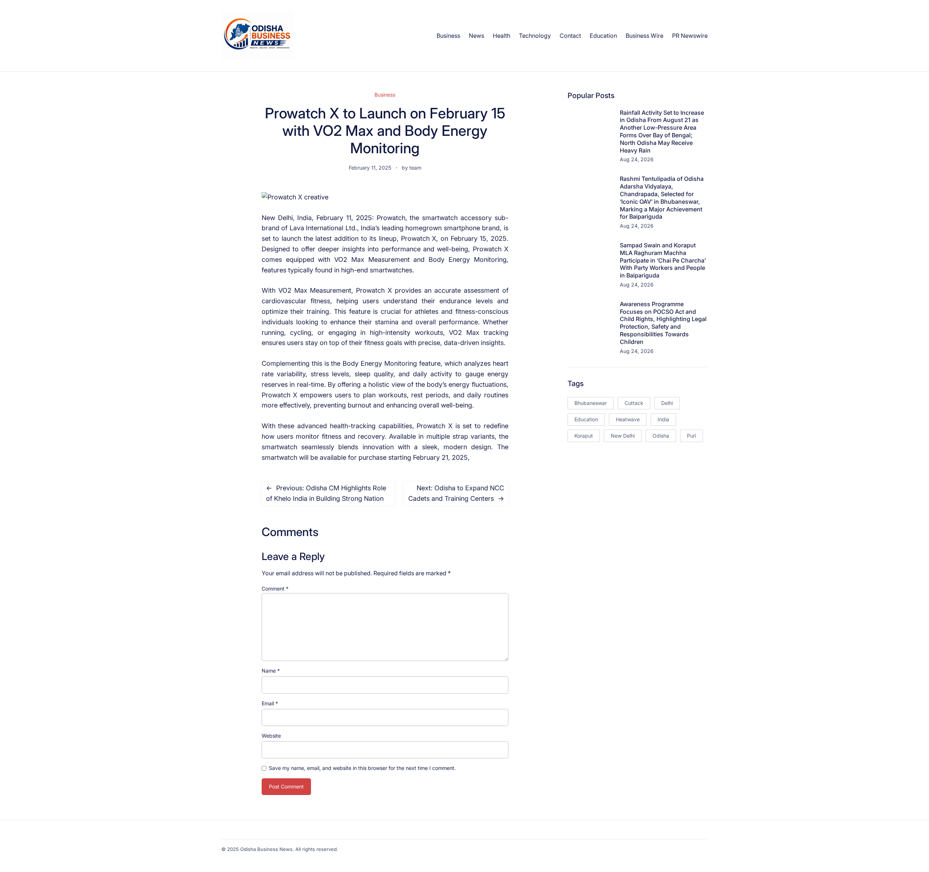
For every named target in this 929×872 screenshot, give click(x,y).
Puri (691, 436)
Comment (275, 588)
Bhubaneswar (590, 403)
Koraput (583, 436)
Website (271, 736)
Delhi (667, 403)
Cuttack (634, 403)
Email (270, 703)
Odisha (660, 436)
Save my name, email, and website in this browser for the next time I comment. (362, 768)
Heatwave (628, 419)
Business (385, 95)
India (663, 419)
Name (271, 671)
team (415, 168)
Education (586, 419)
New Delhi (623, 436)
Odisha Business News (266, 849)
